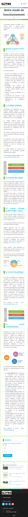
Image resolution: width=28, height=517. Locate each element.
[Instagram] (9, 504)
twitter (12, 388)
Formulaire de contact (11, 512)
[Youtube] (12, 504)
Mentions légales (7, 497)
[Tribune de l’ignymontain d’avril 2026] (5, 475)
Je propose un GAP (14, 242)
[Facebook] (6, 504)
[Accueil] (14, 17)
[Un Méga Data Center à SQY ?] (5, 468)
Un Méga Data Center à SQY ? (16, 467)
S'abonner (7, 455)
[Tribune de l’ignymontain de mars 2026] (5, 483)
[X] (3, 504)
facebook (7, 388)
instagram (19, 388)
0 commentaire (18, 476)
